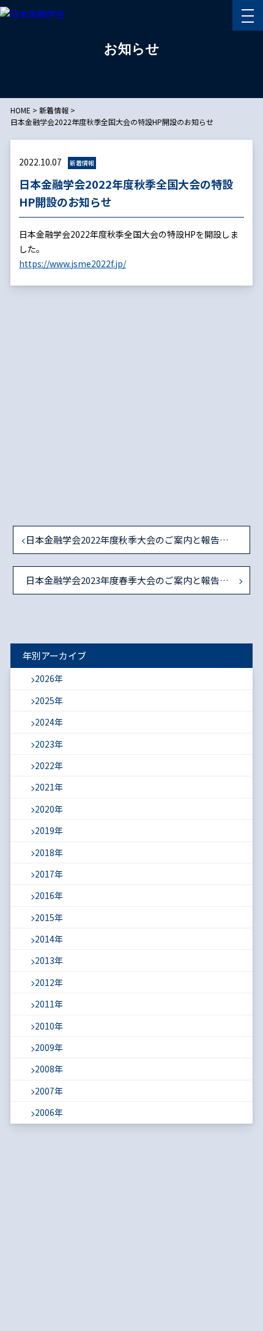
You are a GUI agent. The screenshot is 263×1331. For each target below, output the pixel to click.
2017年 (49, 874)
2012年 (49, 982)
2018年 (49, 852)
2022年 (49, 765)
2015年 (49, 917)
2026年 (49, 678)
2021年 (49, 787)
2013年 (49, 960)
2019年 (49, 830)
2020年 (49, 809)
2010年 (49, 1026)
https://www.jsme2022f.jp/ (72, 263)
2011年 (49, 1004)
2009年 (49, 1047)
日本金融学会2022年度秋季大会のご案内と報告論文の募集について (138, 539)
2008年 (49, 1069)
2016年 (49, 895)
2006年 (49, 1112)
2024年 (49, 722)
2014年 (49, 939)
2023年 (49, 744)
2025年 (49, 700)
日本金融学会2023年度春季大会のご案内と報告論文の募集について (138, 580)
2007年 (49, 1091)
